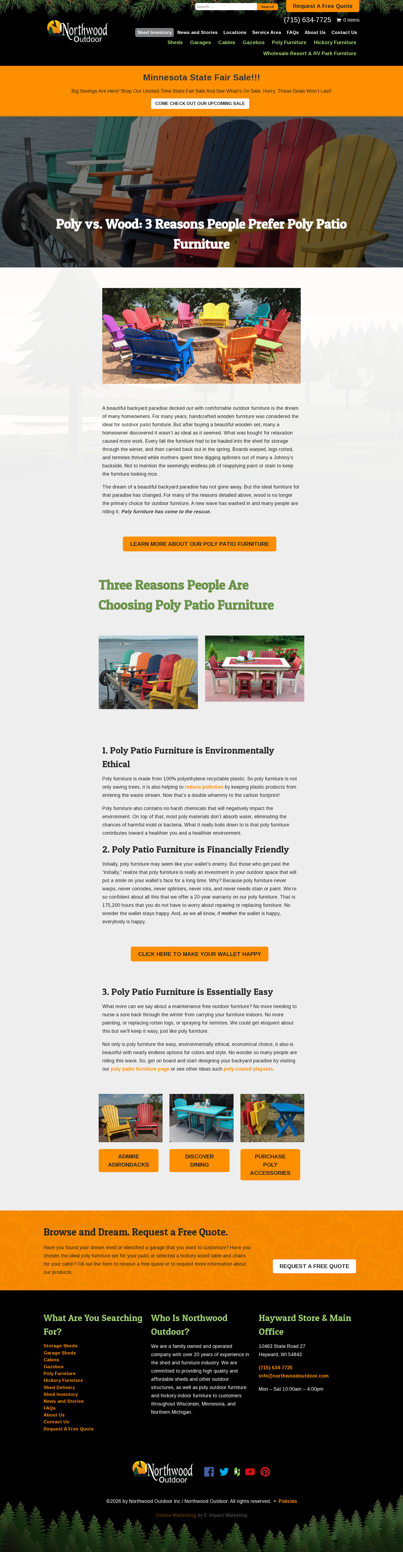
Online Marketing (176, 1515)
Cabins (226, 42)
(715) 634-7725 (307, 20)
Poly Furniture (289, 42)
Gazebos (254, 42)
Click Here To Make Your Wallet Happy (199, 954)
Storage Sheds (61, 1345)
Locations (234, 32)
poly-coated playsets (248, 1069)
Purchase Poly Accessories (270, 1164)
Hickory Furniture (335, 42)
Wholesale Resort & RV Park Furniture (309, 53)
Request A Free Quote (323, 6)
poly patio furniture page (140, 1069)
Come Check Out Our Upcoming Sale (200, 103)
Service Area (266, 32)
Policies (288, 1501)
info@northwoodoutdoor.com (294, 1376)
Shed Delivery (59, 1387)
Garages (200, 42)
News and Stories (197, 32)
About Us (315, 32)
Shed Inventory (154, 32)
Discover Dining (199, 1160)
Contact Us (344, 32)
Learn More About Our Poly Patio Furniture (199, 544)
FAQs (293, 32)
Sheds (175, 42)
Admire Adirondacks (128, 1160)
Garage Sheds (60, 1353)
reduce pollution (204, 787)
